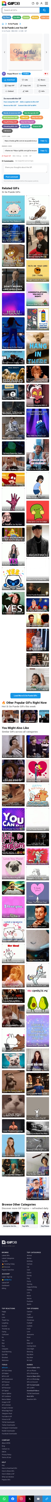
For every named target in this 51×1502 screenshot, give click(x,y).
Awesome (30, 1334)
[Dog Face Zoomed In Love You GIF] (13, 795)
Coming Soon (31, 1346)
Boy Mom (30, 1354)
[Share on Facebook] (13, 1499)
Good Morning (6, 1352)
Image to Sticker (7, 1408)
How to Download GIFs (9, 1468)
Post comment (12, 177)
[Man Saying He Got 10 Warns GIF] (13, 408)
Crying (4, 1332)
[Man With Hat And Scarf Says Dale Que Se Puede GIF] (37, 423)
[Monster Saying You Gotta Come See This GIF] (13, 255)
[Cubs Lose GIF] (45, 17)
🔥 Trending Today (8, 1264)
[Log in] (41, 3)
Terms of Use (6, 1457)
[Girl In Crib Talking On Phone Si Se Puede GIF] (13, 464)
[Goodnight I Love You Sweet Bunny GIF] (13, 931)
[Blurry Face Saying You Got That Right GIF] (37, 374)
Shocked (5, 1357)
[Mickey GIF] (35, 17)
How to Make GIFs (33, 1368)
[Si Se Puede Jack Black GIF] (13, 603)
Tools (4, 1365)
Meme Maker (6, 1399)
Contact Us (6, 1449)
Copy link (6, 136)
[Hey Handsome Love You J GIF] (13, 843)
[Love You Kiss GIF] (37, 771)
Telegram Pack (7, 1413)
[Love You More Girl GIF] (13, 1146)
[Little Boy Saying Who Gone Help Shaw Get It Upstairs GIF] (37, 242)
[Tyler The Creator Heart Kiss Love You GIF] (13, 888)
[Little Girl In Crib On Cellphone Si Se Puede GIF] (37, 512)
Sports (29, 1304)
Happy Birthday (32, 1287)
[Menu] (46, 3)
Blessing (30, 1352)
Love (28, 1293)
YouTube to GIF (7, 1416)
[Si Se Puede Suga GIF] (37, 746)
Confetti (29, 1326)
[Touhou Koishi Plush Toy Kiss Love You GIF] (37, 946)
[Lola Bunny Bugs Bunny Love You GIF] (37, 856)
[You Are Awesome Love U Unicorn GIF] (37, 975)
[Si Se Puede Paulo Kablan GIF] (37, 660)
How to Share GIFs (33, 1376)
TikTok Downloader (8, 1422)
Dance (29, 1273)
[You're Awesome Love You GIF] (37, 917)
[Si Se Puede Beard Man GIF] (37, 589)
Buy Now (30, 1357)
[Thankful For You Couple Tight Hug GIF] (37, 873)
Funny (29, 1281)
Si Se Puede (13, 24)
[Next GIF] (46, 52)
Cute (28, 1270)
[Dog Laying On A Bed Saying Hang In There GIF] (37, 348)
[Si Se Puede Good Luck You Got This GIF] (37, 1188)
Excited (4, 1326)
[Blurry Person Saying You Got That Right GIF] (13, 357)
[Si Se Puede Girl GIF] (37, 640)
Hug (3, 1346)
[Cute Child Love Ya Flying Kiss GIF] (13, 976)
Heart (29, 1329)
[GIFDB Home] (3, 24)
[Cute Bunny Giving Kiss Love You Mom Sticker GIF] (13, 953)
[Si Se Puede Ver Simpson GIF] (13, 534)
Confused (5, 1334)
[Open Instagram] (21, 1499)
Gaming (29, 1284)
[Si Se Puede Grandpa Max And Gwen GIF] (37, 605)
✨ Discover (6, 1267)
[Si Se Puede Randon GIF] (37, 819)
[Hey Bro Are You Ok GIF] (37, 1164)
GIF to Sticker (6, 1405)
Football (29, 1323)
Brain (28, 1337)
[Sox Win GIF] (16, 17)
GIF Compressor (7, 1379)
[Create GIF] (37, 3)
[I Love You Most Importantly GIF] (13, 1126)
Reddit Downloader (8, 1431)
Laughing (5, 1323)
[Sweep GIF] (26, 17)
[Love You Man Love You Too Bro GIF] (37, 839)
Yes (3, 1340)
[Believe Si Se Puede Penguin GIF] (37, 569)
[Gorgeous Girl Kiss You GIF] (37, 1084)
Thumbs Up (6, 1329)
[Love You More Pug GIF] (13, 868)
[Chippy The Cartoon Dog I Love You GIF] (37, 893)
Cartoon (29, 1264)
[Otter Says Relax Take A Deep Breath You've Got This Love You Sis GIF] (37, 210)
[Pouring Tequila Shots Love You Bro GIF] (13, 996)
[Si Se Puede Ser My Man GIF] (13, 519)
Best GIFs (30, 1396)
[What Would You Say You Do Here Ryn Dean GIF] (37, 1060)
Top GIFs (5, 1261)
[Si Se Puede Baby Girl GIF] (13, 1016)
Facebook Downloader (9, 1434)
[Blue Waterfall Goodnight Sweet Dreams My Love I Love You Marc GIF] (13, 234)
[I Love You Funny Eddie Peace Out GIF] (13, 1081)
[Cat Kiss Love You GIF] (13, 1106)
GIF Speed (5, 1391)
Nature (29, 1298)
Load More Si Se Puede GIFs (25, 696)
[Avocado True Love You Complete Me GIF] (37, 1001)
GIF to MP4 (5, 1385)
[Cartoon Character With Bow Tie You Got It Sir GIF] (37, 395)
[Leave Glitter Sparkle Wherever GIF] (37, 1031)
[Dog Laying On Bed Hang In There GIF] (13, 333)
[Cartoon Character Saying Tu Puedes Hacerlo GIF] (13, 448)
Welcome (5, 1360)
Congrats (5, 1349)
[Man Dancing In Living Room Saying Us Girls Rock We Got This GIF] (13, 428)
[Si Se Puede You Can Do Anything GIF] (13, 819)
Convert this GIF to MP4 (27, 105)
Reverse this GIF (10, 105)
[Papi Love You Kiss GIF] (13, 1040)
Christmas (30, 1320)
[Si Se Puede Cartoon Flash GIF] (13, 479)
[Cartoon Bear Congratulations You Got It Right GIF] (37, 294)
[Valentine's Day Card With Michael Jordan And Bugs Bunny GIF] (37, 319)
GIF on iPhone (31, 1371)
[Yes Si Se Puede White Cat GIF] (13, 579)
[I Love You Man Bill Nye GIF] (13, 1167)
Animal (29, 1255)
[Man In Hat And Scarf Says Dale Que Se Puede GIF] (37, 455)
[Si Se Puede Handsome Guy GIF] (37, 620)
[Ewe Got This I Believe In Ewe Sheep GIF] (13, 209)
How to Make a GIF (8, 1474)
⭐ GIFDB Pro (7, 1280)
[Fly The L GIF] (6, 17)
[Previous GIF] (4, 52)
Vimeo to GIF (6, 1419)
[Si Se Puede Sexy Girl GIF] (13, 554)
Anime (29, 1258)
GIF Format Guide (33, 1385)
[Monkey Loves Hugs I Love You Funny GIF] (37, 1144)
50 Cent (29, 1360)
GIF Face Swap (7, 1371)
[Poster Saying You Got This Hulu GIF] (13, 304)
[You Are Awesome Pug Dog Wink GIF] (13, 1060)
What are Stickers (8, 1477)
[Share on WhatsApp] (4, 1499)
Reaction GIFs (31, 1399)
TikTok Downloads (33, 1393)
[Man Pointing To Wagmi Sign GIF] (13, 392)
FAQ (3, 1465)
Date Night (30, 1349)
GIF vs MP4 (30, 1388)
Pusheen (30, 1301)
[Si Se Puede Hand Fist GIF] (13, 499)
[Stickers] (33, 3)
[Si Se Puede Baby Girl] (10, 716)
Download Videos (33, 1391)
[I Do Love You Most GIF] (13, 907)
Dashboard (5, 1285)
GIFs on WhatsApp (33, 1379)
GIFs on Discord (32, 1382)
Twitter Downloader (8, 1425)
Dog (28, 1278)
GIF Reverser (6, 1388)
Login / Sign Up (7, 1277)
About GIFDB (6, 1443)
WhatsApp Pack (7, 1411)
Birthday (30, 1261)
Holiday (29, 1290)
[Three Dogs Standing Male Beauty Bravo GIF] (13, 374)
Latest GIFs (6, 1255)
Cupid (29, 1314)
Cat (28, 1267)
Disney (29, 1275)
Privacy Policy (6, 1454)
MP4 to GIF (5, 1376)
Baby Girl (30, 1343)
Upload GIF (5, 1283)
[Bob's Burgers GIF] (37, 486)
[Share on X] (30, 1499)
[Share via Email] (38, 1499)
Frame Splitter (6, 1393)
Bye (3, 1343)
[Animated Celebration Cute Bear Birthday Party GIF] (37, 795)
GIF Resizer (6, 1382)
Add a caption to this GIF (29, 102)
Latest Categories (8, 1258)
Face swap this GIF (11, 102)
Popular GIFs (6, 1480)
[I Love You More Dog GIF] (37, 1108)
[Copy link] (46, 1499)
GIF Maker (5, 1373)
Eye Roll (4, 1354)
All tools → (6, 1368)
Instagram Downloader (9, 1428)
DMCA (4, 1452)
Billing (4, 1288)
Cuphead (30, 1317)
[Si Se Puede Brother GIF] (13, 771)
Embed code (7, 146)
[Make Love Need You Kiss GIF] (37, 1128)
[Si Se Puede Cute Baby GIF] (37, 679)
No (3, 1337)
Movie (29, 1296)
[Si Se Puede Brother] (29, 716)
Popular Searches (8, 1270)
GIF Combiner (6, 1396)
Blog (3, 1446)
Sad (3, 1314)
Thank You (5, 1320)
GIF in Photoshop (32, 1373)
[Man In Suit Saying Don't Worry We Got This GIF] (13, 280)
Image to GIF (6, 1402)
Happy (4, 1312)
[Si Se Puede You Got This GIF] (13, 746)
